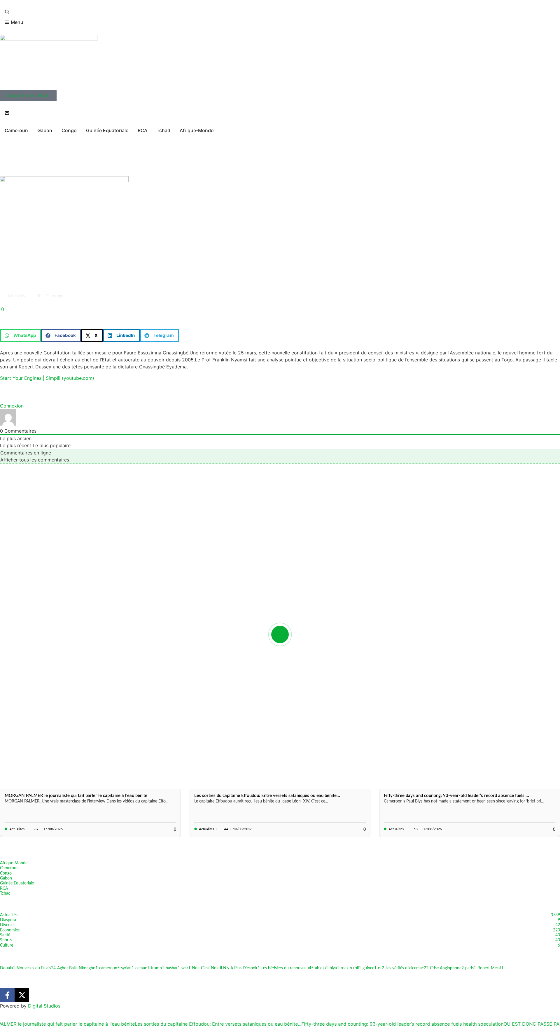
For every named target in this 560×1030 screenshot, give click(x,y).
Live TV (13, 148)
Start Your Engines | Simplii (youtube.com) (47, 378)
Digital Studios (44, 1006)
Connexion (12, 406)
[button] (20, 335)
